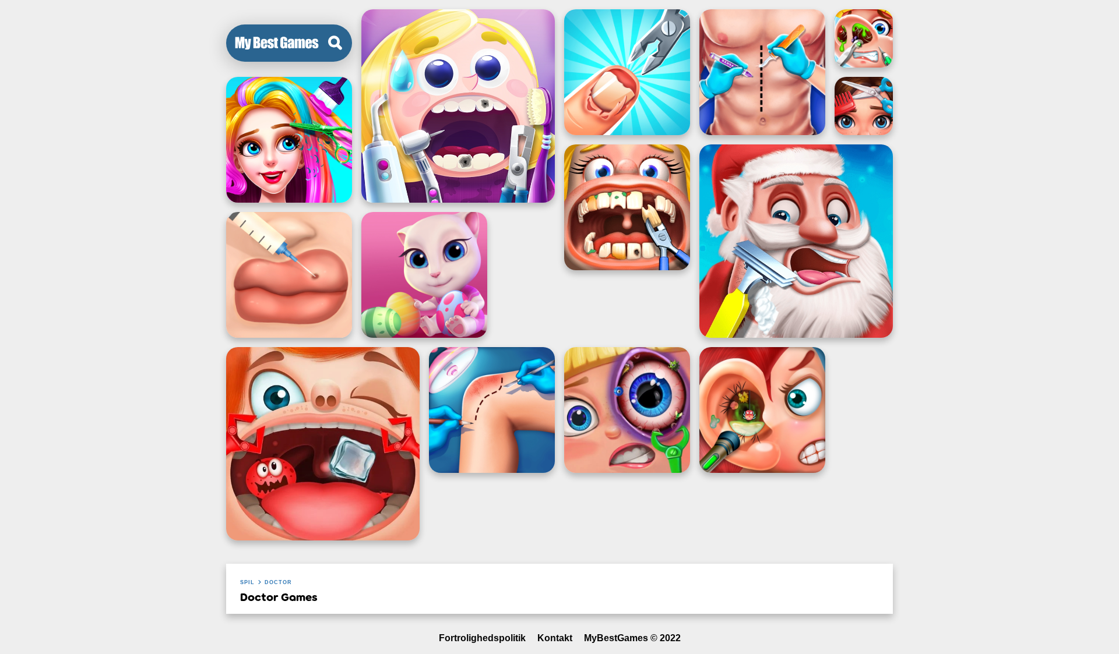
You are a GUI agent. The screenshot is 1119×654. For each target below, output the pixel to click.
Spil (247, 582)
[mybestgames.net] (277, 43)
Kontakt (554, 638)
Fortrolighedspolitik (482, 638)
